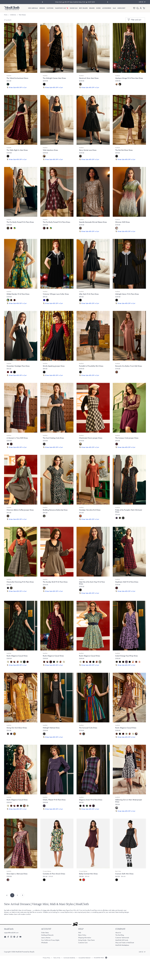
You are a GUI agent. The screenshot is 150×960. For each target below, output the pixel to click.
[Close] (113, 456)
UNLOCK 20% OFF (54, 500)
